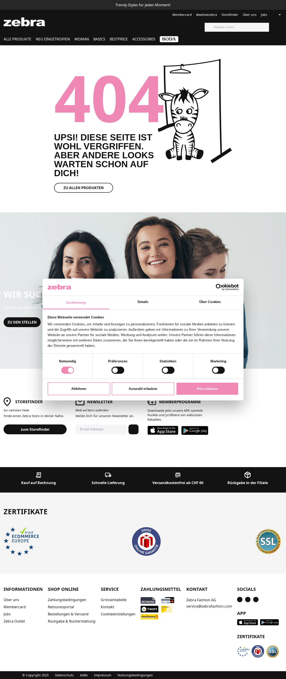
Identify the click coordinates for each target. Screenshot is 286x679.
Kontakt (107, 606)
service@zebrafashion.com (209, 606)
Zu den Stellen (22, 322)
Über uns (250, 15)
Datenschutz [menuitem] (64, 675)
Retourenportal (61, 606)
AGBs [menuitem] (84, 675)
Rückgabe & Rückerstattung (71, 621)
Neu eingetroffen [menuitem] (53, 39)
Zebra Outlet (14, 621)
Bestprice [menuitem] (119, 39)
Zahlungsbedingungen (67, 599)
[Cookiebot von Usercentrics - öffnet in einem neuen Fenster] (219, 287)
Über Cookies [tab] (210, 302)
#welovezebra (206, 15)
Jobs (264, 15)
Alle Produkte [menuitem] (17, 39)
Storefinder (229, 15)
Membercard (182, 15)
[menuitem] (169, 40)
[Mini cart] (282, 27)
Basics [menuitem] (99, 39)
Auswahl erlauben (143, 389)
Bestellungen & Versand (68, 614)
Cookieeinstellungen (118, 614)
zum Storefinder (35, 429)
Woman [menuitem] (81, 39)
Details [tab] (143, 302)
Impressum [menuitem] (102, 675)
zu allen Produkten (83, 187)
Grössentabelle (113, 599)
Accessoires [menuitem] (143, 39)
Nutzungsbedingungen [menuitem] (135, 675)
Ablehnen (78, 389)
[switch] (117, 370)
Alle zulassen (207, 389)
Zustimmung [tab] (76, 302)
